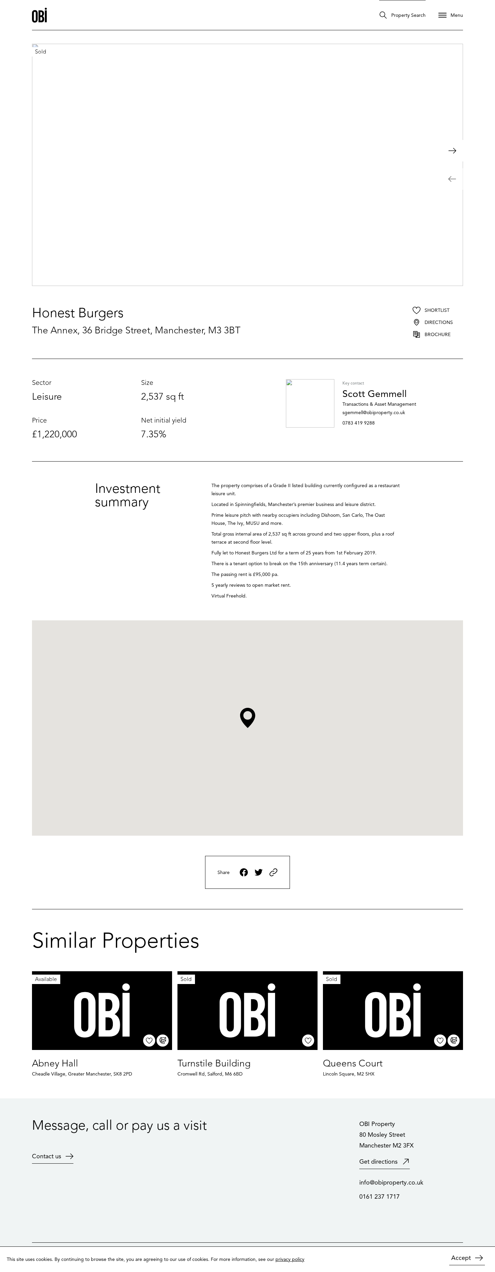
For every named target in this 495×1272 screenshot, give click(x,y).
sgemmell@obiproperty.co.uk (373, 412)
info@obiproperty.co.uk (391, 1182)
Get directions (378, 1161)
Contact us (46, 1156)
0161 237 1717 (379, 1196)
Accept (461, 1258)
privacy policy (289, 1259)
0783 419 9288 (358, 423)
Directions (439, 322)
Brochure (438, 334)
